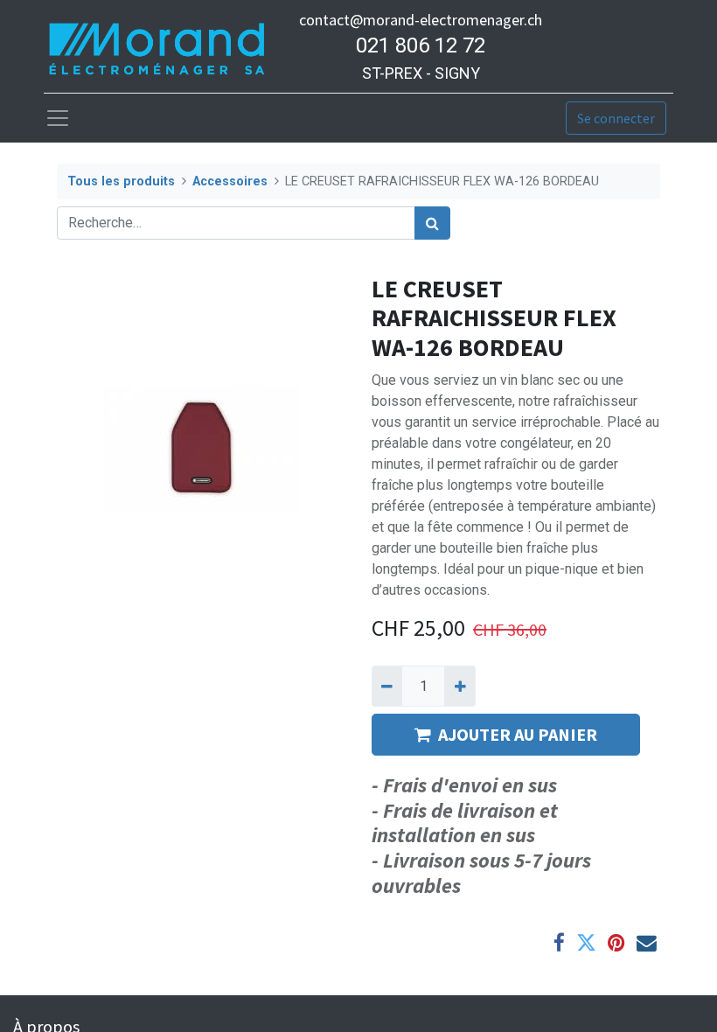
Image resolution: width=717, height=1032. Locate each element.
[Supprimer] (387, 686)
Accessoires (230, 181)
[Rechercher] (432, 223)
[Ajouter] (459, 686)
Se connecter (616, 118)
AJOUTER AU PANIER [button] (517, 734)
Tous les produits (121, 181)
